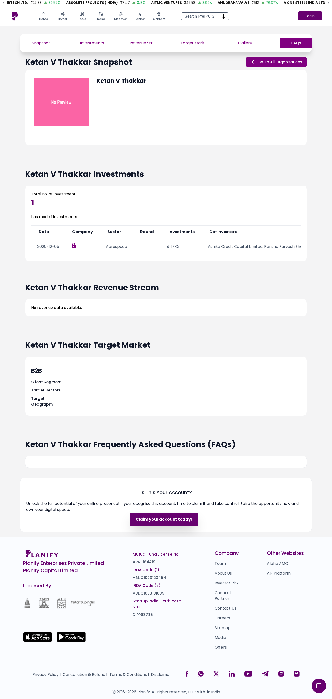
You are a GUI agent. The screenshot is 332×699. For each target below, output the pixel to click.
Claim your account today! (164, 519)
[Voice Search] (222, 16)
